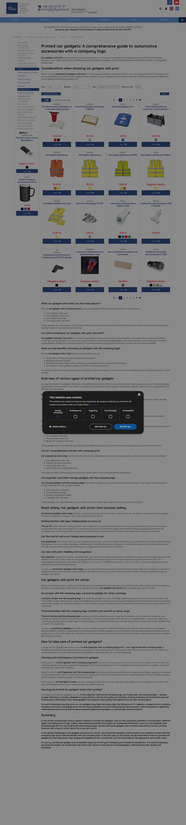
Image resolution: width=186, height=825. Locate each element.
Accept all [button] (125, 426)
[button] (57, 427)
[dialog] (93, 412)
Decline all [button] (101, 426)
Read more (94, 404)
